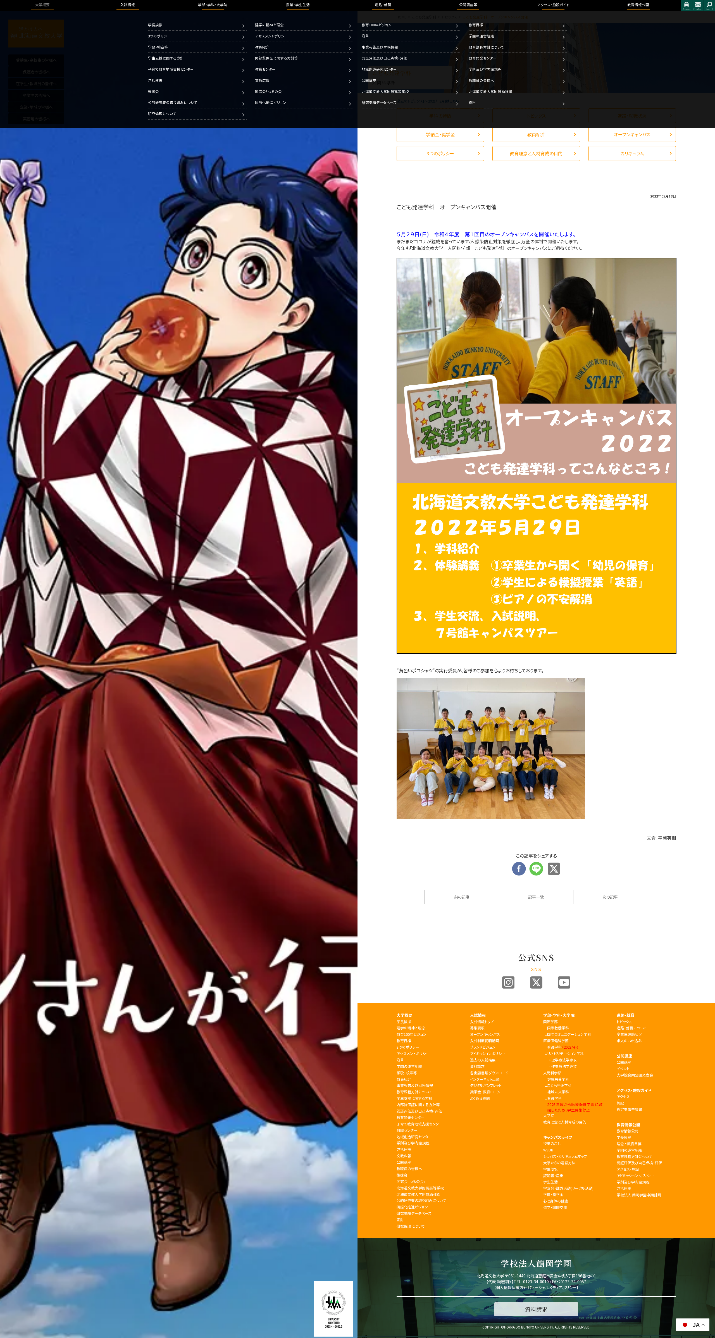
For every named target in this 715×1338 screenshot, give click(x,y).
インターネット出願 (484, 1079)
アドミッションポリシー (487, 1053)
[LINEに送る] (536, 865)
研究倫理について (162, 113)
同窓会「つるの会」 (269, 91)
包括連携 (155, 80)
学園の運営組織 (481, 36)
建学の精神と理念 (269, 24)
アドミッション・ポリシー (635, 1175)
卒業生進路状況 (629, 1034)
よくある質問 (480, 1098)
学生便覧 (550, 1169)
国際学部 (550, 1021)
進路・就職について (632, 1027)
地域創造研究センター (379, 69)
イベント (623, 1068)
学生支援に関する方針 (166, 58)
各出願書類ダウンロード (489, 1072)
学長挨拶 (155, 24)
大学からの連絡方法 (559, 1162)
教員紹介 (262, 47)
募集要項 (477, 1027)
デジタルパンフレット (486, 1085)
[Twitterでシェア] (554, 865)
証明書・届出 (553, 1175)
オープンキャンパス (485, 1034)
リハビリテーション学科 (565, 1053)
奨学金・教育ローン (485, 1091)
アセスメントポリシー (271, 36)
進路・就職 (625, 1015)
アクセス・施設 (628, 1169)
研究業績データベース (379, 102)
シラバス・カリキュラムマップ (565, 1156)
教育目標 (476, 24)
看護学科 (563, 1047)
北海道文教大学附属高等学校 (385, 91)
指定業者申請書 (629, 1109)
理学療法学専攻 (564, 1060)
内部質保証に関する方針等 (276, 58)
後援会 (153, 91)
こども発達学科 (559, 1085)
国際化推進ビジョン (270, 102)
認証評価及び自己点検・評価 (384, 58)
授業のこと (551, 1143)
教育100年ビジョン (377, 24)
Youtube (564, 982)
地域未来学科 (558, 1091)
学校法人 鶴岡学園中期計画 (639, 1194)
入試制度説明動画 (484, 1040)
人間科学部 (552, 1072)
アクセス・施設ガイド (634, 1090)
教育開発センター (483, 58)
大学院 (548, 1115)
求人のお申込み (629, 1040)
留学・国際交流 (555, 1207)
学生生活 (550, 1181)
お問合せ (698, 5)
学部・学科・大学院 (559, 1015)
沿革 (365, 36)
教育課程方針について (486, 47)
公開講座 (369, 80)
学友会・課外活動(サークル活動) (568, 1188)
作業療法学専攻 (564, 1066)
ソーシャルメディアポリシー (553, 1287)
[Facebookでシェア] (519, 865)
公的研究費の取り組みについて (172, 102)
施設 (620, 1103)
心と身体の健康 (555, 1201)
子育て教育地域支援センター (171, 69)
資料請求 (477, 1066)
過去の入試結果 (482, 1060)
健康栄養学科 (558, 1079)
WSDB (548, 1150)
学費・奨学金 (553, 1194)
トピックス (624, 1021)
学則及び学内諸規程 (485, 69)
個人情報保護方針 (511, 1287)
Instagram (508, 982)
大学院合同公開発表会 (635, 1075)
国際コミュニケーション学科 (569, 1034)
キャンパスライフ (557, 1137)
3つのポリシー (159, 36)
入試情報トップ (482, 1021)
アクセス (686, 5)
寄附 (472, 102)
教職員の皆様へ (481, 80)
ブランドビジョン (482, 1047)
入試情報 (478, 1015)
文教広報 (262, 80)
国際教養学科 (558, 1027)
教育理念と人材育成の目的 (564, 1122)
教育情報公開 (628, 1124)
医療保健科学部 (556, 1040)
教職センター (265, 69)
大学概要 (404, 1015)
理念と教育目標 (629, 1143)
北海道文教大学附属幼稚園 (490, 91)
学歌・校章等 (158, 47)
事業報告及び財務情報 (380, 47)
